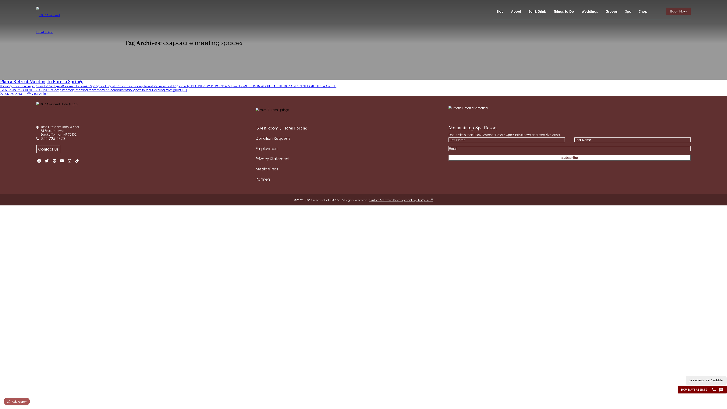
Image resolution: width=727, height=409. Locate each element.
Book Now (678, 11)
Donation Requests (273, 138)
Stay (500, 11)
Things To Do (564, 11)
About (516, 11)
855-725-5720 (53, 138)
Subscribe (569, 158)
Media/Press (267, 169)
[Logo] (49, 24)
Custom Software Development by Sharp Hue (401, 200)
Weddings (590, 11)
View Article (39, 94)
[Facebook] (39, 161)
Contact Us (48, 149)
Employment (267, 148)
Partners (263, 179)
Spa (628, 11)
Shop (643, 11)
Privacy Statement (272, 159)
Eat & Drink (537, 11)
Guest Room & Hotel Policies (282, 128)
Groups (611, 11)
